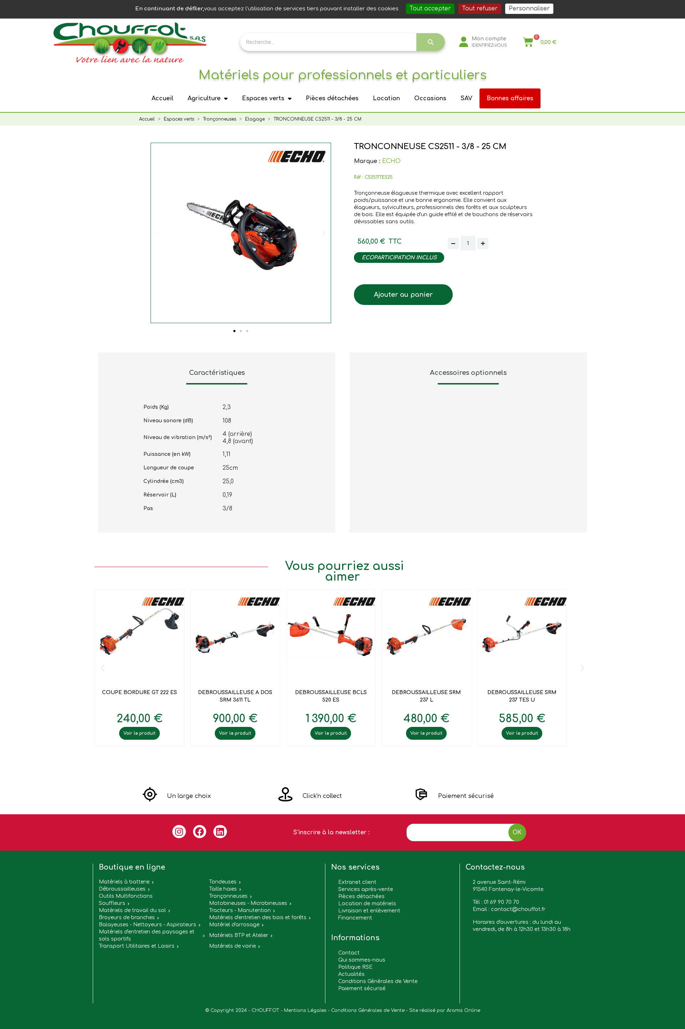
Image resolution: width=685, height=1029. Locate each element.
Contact (349, 953)
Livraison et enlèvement (369, 910)
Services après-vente (365, 889)
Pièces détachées (332, 98)
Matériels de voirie (232, 946)
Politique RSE (355, 967)
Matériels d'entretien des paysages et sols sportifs (146, 935)
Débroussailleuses (122, 889)
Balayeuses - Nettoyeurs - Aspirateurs (147, 924)
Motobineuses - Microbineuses (248, 903)
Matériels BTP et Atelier (238, 935)
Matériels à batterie (124, 882)
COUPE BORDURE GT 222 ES (139, 692)
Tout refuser (480, 8)
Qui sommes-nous (361, 960)
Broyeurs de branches (127, 917)
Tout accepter (430, 8)
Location (386, 98)
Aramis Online (463, 1010)
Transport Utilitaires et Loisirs (136, 946)
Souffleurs (112, 903)
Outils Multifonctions (126, 896)
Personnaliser (529, 8)
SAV (466, 98)
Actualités (351, 974)
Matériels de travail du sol (132, 910)
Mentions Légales (305, 1010)
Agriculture (204, 98)
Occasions (430, 98)
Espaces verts (263, 98)
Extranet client (357, 882)
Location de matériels (367, 903)
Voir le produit (139, 733)
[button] (234, 331)
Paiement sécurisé (362, 988)
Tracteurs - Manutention (240, 910)
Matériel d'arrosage (234, 924)
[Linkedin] (220, 832)
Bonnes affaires (510, 98)
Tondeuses (223, 882)
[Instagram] (179, 832)
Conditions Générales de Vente (378, 981)
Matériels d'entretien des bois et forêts (257, 917)
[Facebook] (200, 832)
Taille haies (223, 889)
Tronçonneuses (228, 896)
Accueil (162, 98)
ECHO (391, 161)
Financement (355, 918)
